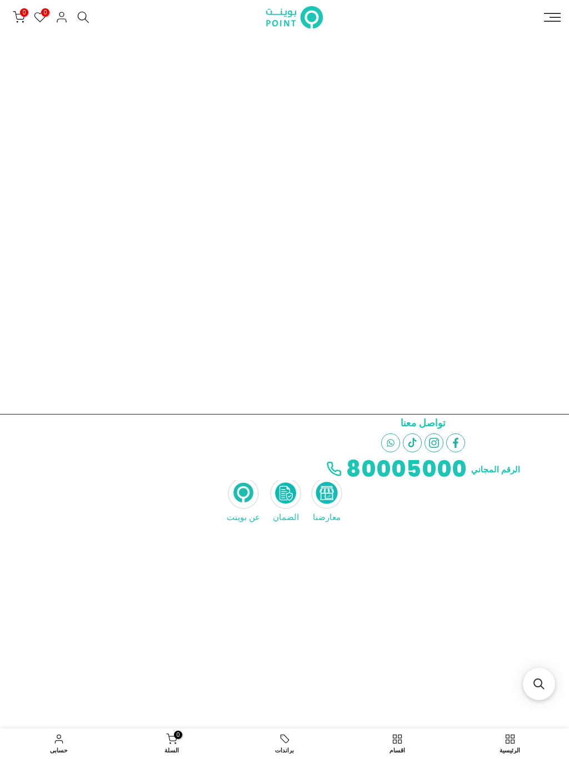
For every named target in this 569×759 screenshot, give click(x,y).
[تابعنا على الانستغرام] (434, 442)
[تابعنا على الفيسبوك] (455, 442)
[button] (539, 684)
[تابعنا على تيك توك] (412, 442)
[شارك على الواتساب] (390, 442)
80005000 (406, 469)
